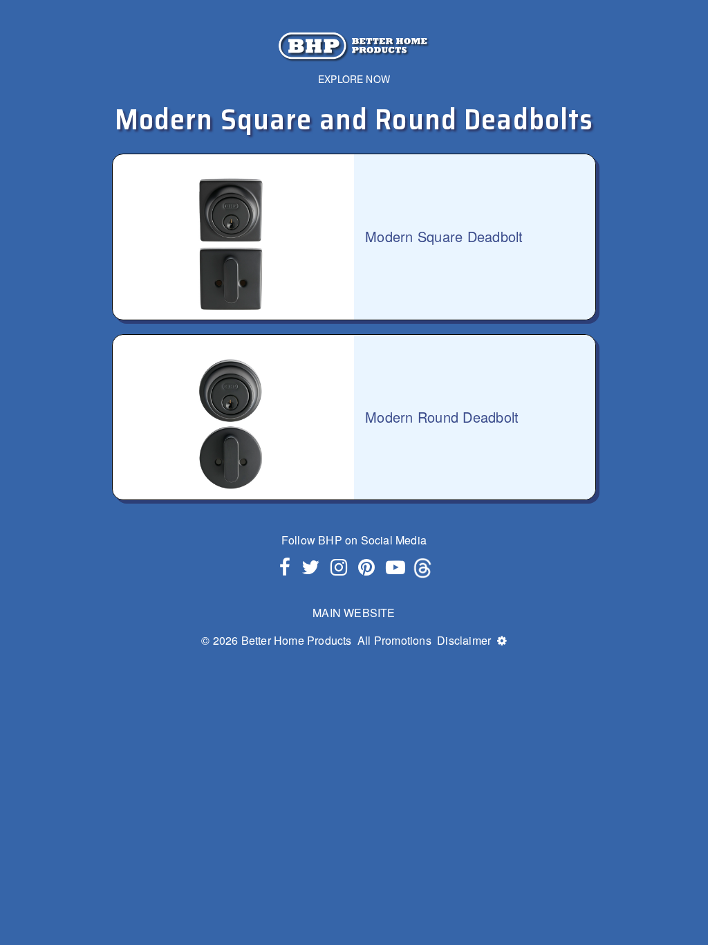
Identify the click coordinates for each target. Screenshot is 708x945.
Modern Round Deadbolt (442, 417)
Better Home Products (296, 640)
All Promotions (394, 640)
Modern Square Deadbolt (444, 237)
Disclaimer (464, 640)
